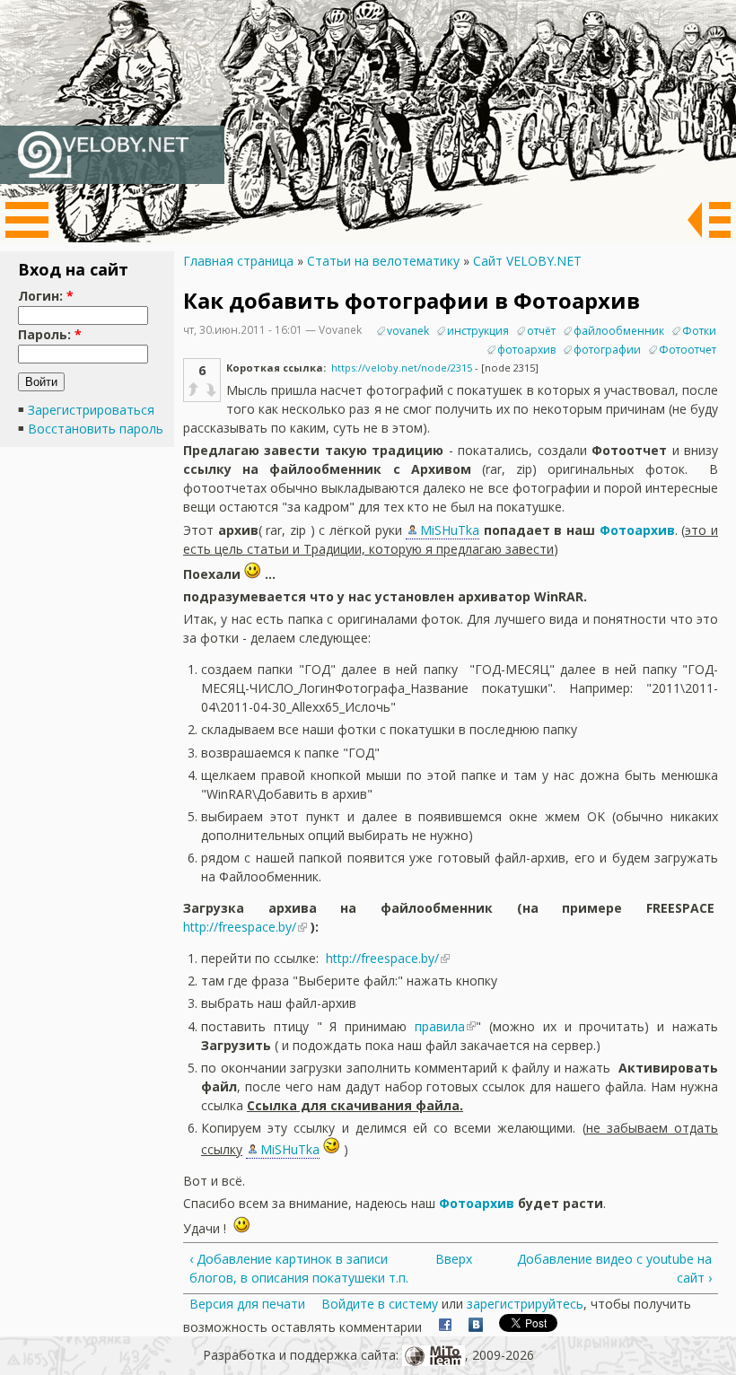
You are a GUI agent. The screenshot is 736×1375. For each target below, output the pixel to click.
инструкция (478, 330)
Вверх (445, 1258)
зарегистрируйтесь (525, 1303)
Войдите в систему (379, 1303)
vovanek (408, 330)
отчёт (541, 330)
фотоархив (526, 349)
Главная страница (238, 260)
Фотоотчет (687, 349)
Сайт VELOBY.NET (527, 260)
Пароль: (50, 334)
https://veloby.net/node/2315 (401, 367)
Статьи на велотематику (383, 260)
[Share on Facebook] (445, 1327)
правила (440, 1026)
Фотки (699, 330)
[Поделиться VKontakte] (476, 1327)
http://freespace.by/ (239, 926)
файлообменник (619, 330)
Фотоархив (637, 530)
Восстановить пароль (95, 428)
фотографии (607, 349)
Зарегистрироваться (91, 409)
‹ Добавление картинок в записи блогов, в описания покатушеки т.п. (298, 1268)
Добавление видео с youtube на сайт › (614, 1268)
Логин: (46, 295)
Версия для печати (247, 1303)
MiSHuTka (449, 530)
